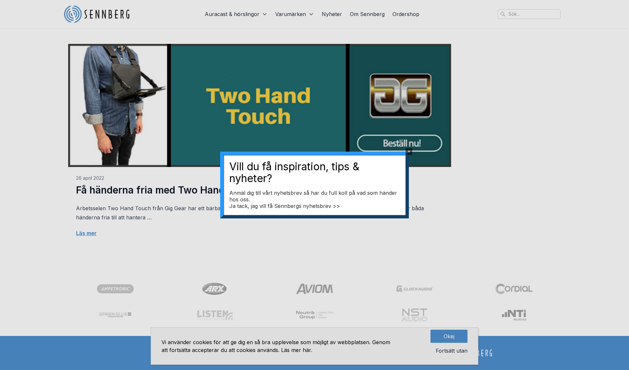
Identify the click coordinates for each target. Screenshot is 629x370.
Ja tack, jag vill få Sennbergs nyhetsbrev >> (284, 206)
